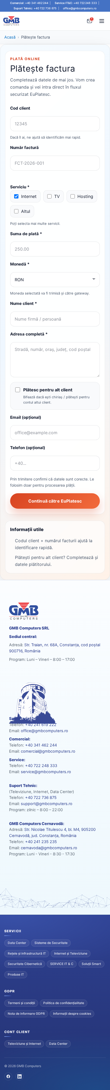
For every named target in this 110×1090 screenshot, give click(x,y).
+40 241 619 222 (40, 724)
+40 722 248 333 (85, 3)
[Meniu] (102, 21)
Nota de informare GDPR (26, 1014)
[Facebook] (8, 1076)
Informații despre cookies (72, 1014)
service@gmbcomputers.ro (46, 771)
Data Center (17, 943)
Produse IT (16, 974)
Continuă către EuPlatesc (55, 501)
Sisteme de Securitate (51, 943)
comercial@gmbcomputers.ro (48, 751)
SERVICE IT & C (61, 964)
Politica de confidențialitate (63, 1003)
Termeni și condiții (21, 1003)
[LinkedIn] (19, 1076)
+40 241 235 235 (41, 841)
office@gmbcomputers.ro (79, 8)
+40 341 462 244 (36, 3)
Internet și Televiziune (70, 953)
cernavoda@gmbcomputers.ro (49, 848)
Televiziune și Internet (24, 1044)
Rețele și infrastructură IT (27, 953)
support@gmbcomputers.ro (46, 803)
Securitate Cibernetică (25, 964)
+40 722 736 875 (45, 8)
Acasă (9, 37)
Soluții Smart (91, 964)
